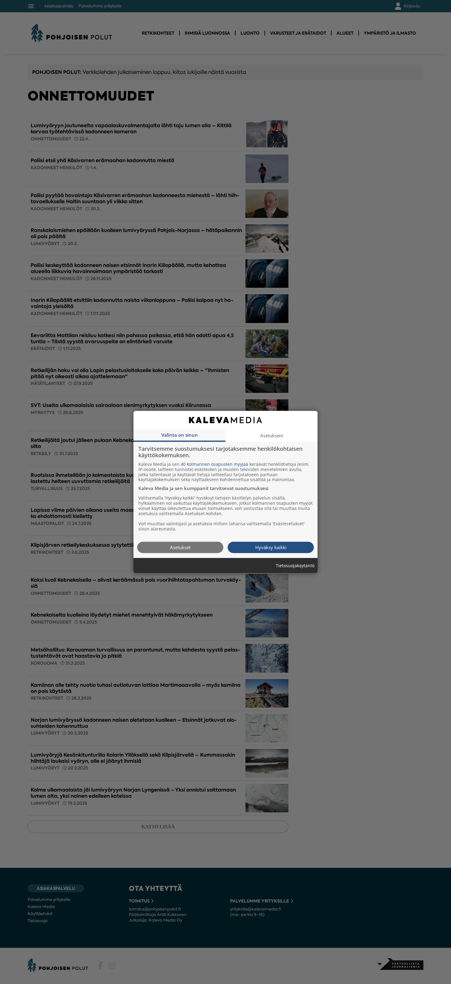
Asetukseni (271, 435)
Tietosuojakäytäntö (295, 565)
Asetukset (180, 547)
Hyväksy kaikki (271, 547)
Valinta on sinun (179, 434)
